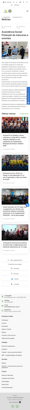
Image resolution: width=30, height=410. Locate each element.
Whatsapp (16, 268)
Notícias (4, 332)
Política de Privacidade (8, 338)
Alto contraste (7, 2)
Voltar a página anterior (16, 260)
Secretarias (5, 326)
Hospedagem (5, 381)
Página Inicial (7, 17)
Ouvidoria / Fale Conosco (9, 335)
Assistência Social (17, 17)
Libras (17, 5)
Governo (4, 323)
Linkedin (16, 279)
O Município (5, 320)
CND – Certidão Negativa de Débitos (12, 355)
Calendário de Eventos (8, 378)
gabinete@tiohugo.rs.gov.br (12, 306)
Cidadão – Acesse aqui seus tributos (12, 352)
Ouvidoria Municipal (7, 387)
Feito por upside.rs (13, 402)
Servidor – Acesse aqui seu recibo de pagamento (12, 366)
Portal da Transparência (8, 346)
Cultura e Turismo (6, 329)
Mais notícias (24, 113)
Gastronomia (5, 384)
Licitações (4, 349)
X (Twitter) (16, 284)
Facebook (16, 273)
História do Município (7, 375)
